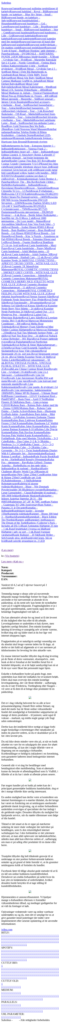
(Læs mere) (7, 550)
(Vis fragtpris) (12, 555)
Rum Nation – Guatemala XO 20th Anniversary (29, 503)
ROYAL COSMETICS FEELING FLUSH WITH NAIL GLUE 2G (26, 292)
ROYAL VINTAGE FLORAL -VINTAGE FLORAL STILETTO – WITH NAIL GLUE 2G (26, 366)
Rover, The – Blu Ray (24, 181)
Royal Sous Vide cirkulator (26, 350)
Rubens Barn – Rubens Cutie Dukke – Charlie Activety (26, 410)
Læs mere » (7, 561)
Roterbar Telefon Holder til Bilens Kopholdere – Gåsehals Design (24, 134)
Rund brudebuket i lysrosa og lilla (26, 528)
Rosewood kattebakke (24, 35)
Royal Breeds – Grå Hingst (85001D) (28, 232)
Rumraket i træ (36, 519)
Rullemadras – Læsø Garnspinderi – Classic (29, 491)
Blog (15, 1020)
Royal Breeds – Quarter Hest (21, 242)
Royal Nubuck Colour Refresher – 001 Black (29, 337)
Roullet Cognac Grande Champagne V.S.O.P (28, 162)
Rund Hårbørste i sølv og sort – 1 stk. (25, 530)
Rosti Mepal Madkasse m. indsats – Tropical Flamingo (26, 91)
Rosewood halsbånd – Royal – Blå (28, 11)
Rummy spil (22, 519)
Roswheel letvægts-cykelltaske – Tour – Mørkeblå (29, 119)
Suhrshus (6, 2)
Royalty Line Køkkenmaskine (17, 385)
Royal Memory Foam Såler (27, 326)
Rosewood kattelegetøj (23, 38)
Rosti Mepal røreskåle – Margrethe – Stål (29, 97)
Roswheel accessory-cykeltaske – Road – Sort (25, 103)
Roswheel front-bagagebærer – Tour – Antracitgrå (28, 115)
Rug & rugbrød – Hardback (26, 468)
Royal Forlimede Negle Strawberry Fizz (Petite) (30, 298)
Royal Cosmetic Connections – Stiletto (25, 275)
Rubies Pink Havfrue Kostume (27, 432)
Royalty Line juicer (18, 381)
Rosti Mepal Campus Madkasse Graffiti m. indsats (27, 79)
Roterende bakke (23, 138)
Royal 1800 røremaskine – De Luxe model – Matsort (23, 220)
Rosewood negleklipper (32, 47)
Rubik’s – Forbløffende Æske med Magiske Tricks (26, 437)
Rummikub (22, 516)
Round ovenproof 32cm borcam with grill (29, 168)
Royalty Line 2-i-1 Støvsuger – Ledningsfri (24, 373)
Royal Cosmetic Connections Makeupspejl (26, 277)
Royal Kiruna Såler (31, 305)
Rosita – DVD (20, 53)
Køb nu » (19, 561)
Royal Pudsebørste (19, 341)
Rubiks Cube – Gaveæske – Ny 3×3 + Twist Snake (24, 449)
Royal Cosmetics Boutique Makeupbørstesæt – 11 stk (24, 286)
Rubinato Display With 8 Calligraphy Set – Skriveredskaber (29, 452)
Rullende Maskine (29, 495)
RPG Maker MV (18, 393)
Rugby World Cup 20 (25, 471)
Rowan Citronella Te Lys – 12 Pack (30, 189)
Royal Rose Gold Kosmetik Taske (26, 347)
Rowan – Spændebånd (39, 188)
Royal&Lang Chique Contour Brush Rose (27, 369)
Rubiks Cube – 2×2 (22, 447)
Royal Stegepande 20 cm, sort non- (24, 352)
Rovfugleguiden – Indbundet (23, 185)
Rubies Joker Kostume (30, 426)
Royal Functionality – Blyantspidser (25, 302)
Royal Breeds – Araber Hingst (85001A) (25, 227)
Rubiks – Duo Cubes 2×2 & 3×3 (24, 441)
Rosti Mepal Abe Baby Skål (25, 77)
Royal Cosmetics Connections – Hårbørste (23, 289)
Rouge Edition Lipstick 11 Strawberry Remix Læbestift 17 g (30, 154)
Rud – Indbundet (25, 456)
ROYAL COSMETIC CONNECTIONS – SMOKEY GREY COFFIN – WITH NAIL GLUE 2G (29, 272)
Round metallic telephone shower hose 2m (28, 166)
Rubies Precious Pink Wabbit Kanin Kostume (25, 434)
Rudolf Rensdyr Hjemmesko (33, 459)
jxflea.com (6, 929)
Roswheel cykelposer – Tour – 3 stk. (23, 111)
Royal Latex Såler (31, 317)
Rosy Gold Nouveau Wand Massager (27, 129)
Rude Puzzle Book (44, 456)
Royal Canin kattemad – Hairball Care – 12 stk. (29, 256)
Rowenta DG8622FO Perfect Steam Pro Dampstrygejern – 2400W (29, 195)
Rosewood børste (10, 8)
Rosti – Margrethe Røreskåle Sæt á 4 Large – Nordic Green (28, 61)
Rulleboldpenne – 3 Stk (16, 480)
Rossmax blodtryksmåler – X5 (37, 56)
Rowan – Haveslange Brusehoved (24, 186)
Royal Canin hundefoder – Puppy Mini (28, 248)
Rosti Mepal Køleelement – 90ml (33, 86)
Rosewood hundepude (20, 32)
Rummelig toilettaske (19, 513)
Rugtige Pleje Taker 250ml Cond (25, 474)
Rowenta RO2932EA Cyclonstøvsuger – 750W (23, 207)
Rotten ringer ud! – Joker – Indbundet (32, 151)
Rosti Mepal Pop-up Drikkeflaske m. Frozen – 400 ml (29, 94)
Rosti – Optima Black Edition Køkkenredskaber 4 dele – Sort (28, 64)
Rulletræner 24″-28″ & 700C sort (27, 501)
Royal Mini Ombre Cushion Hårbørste (27, 328)
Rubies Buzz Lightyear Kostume (28, 420)
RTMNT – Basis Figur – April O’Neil (26, 399)
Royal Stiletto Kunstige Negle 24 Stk (29, 356)
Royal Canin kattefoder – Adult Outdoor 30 (28, 254)
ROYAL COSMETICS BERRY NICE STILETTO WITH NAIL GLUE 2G (27, 281)
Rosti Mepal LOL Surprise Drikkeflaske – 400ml (28, 88)
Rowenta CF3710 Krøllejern (20, 194)
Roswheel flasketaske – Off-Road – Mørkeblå (27, 112)
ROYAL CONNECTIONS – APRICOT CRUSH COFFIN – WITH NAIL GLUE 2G (29, 263)
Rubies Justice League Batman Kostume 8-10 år (29, 428)
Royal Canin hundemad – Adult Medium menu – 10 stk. (28, 251)
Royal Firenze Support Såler (37, 296)
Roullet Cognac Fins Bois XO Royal (28, 160)
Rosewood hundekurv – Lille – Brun (27, 26)
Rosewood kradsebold (16, 44)
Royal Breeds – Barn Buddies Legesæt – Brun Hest (27, 229)
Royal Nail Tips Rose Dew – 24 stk (23, 335)
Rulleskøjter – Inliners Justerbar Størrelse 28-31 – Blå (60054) (27, 498)
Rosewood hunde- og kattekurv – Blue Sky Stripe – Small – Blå (29, 14)
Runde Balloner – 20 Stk (25, 534)
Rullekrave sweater (33, 489)
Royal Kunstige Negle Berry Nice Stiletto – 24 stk (29, 307)
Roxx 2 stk (28, 218)
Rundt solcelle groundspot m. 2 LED (25, 540)
